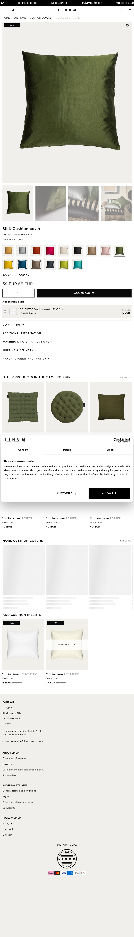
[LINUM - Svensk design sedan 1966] (67, 10)
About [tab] (110, 449)
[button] (4, 10)
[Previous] (9, 102)
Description (11, 324)
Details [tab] (67, 449)
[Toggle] (24, 325)
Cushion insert (19, 674)
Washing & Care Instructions (25, 341)
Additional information (21, 333)
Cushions (20, 17)
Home (6, 17)
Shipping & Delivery (17, 350)
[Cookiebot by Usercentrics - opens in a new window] (116, 440)
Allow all (109, 493)
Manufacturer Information (24, 358)
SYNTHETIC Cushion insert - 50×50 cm (42, 309)
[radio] (8, 250)
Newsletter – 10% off (85, 3)
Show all (126, 377)
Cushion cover (17, 518)
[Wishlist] (121, 10)
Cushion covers (40, 17)
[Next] (125, 102)
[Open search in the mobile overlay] (13, 9)
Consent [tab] (23, 449)
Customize (64, 493)
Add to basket (84, 293)
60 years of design (21, 3)
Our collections (53, 3)
